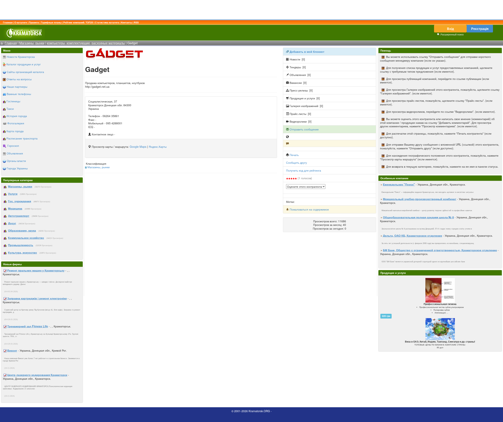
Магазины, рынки (98, 167)
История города (16, 116)
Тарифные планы (51, 22)
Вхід (450, 28)
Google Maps (138, 147)
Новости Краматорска (21, 57)
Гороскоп (13, 146)
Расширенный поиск (452, 34)
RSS (136, 22)
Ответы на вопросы (19, 79)
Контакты (126, 22)
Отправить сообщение (304, 129)
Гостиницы (13, 101)
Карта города (15, 131)
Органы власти (16, 161)
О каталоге (20, 22)
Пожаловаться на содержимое (309, 209)
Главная (8, 22)
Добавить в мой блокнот (307, 52)
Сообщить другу (296, 162)
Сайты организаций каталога (25, 72)
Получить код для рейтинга (303, 170)
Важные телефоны (19, 94)
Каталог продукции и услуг (23, 64)
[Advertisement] (251, 10)
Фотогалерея (15, 123)
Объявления (15, 153)
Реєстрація (479, 28)
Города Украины (17, 168)
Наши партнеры (17, 87)
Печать (294, 155)
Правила (34, 22)
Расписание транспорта (22, 138)
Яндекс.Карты (158, 147)
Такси (10, 109)
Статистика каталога (107, 22)
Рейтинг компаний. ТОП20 (78, 22)
